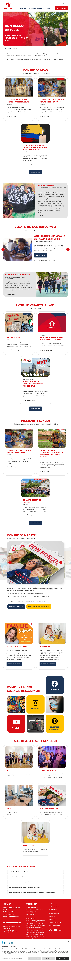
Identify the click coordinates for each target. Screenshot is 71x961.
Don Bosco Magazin (49, 809)
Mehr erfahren (40, 255)
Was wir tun (32, 8)
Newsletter (58, 4)
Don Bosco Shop (53, 904)
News (9, 770)
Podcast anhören (14, 664)
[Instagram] (60, 930)
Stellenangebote (53, 909)
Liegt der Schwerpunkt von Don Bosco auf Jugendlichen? (24, 887)
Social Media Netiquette (55, 922)
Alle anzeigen (35, 172)
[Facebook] (50, 930)
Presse (47, 4)
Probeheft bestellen (16, 606)
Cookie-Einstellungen (54, 925)
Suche (66, 4)
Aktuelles (42, 4)
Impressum (52, 916)
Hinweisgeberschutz (54, 913)
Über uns (23, 8)
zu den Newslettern (48, 664)
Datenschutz (52, 919)
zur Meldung (12, 116)
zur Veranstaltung (13, 350)
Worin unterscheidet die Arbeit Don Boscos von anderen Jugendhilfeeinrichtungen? (32, 892)
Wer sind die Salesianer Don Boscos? (19, 877)
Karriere (53, 4)
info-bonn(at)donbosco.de (10, 932)
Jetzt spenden (61, 8)
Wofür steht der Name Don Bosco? (18, 872)
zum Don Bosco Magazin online (39, 606)
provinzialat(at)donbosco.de (11, 916)
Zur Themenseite (45, 216)
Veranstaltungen (48, 770)
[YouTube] (55, 930)
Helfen (48, 8)
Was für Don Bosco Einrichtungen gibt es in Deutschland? (24, 882)
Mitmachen (40, 8)
